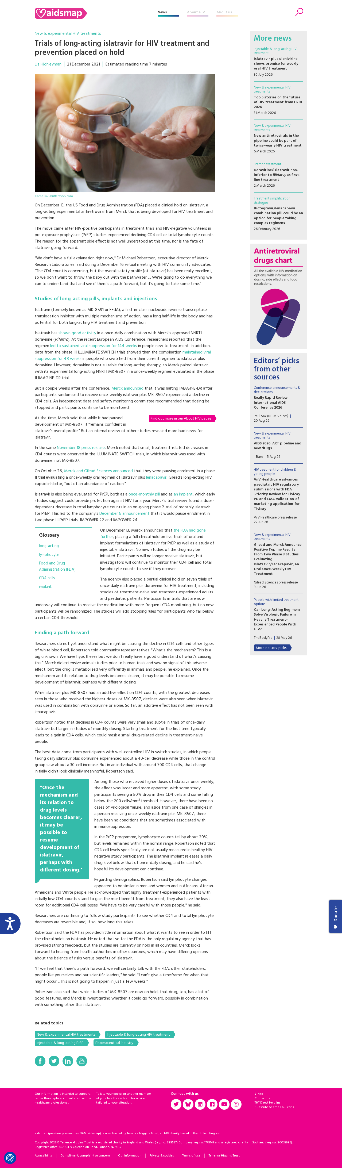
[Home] (96, 13)
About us (224, 12)
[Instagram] (236, 1104)
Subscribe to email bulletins (274, 1107)
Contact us (262, 1098)
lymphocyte (49, 555)
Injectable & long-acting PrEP (60, 1043)
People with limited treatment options (276, 602)
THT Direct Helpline (268, 1102)
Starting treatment (267, 164)
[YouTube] (224, 1104)
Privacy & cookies (162, 1155)
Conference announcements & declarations (277, 390)
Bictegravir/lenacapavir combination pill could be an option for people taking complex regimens (278, 215)
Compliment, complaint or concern (85, 1155)
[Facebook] (40, 1061)
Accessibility (43, 1155)
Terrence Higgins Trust (224, 1155)
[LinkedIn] (68, 1061)
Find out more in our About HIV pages (181, 419)
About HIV (196, 12)
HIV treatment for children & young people (275, 472)
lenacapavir (156, 477)
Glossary (49, 535)
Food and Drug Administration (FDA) (57, 566)
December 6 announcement (124, 513)
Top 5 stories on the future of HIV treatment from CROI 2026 (278, 102)
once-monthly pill (144, 494)
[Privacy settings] (10, 1158)
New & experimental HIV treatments (68, 33)
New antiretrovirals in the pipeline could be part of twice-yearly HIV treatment (278, 140)
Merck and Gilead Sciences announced (98, 471)
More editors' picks (271, 648)
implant (45, 587)
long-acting (49, 546)
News (162, 12)
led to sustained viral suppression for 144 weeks (93, 346)
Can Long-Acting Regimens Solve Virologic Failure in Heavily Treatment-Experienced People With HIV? (277, 619)
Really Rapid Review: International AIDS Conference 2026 (271, 402)
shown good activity (77, 333)
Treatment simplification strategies (272, 201)
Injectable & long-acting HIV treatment (138, 1035)
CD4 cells (47, 578)
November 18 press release (81, 447)
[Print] (81, 1061)
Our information (129, 1155)
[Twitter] (54, 1061)
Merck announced (127, 388)
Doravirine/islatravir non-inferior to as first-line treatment (277, 175)
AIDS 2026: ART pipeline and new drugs (277, 445)
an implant (183, 494)
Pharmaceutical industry (114, 1043)
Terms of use (191, 1155)
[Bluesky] (188, 1104)
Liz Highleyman (48, 64)
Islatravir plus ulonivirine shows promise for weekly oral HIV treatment (276, 64)
